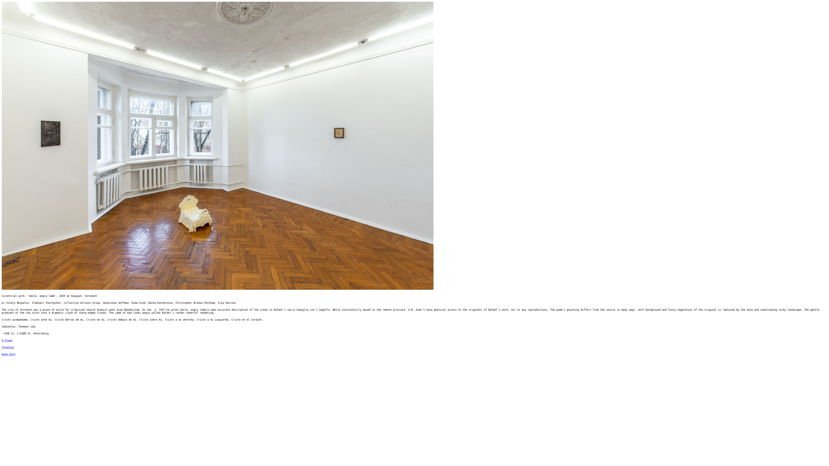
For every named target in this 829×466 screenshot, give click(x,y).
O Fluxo (7, 340)
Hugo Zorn (8, 354)
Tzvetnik (8, 347)
